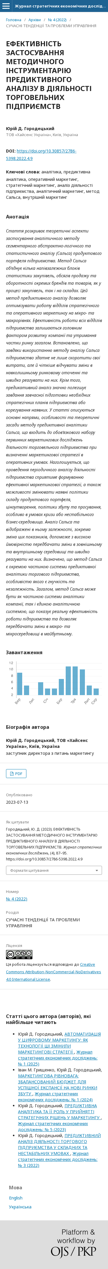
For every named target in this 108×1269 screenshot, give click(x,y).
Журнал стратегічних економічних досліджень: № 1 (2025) (58, 1058)
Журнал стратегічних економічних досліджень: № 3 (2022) (58, 1159)
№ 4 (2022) (57, 19)
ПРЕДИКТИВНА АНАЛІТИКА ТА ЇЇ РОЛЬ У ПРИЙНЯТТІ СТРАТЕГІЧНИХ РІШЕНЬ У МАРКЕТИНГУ (59, 1111)
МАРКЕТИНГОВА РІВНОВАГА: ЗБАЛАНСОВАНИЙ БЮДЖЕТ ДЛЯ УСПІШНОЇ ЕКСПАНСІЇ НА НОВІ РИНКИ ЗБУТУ (57, 1084)
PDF (18, 773)
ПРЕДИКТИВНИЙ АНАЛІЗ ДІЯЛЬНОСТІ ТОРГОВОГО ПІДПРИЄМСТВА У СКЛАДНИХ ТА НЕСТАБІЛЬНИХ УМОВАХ (59, 1144)
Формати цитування (29, 870)
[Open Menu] (6, 6)
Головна (13, 19)
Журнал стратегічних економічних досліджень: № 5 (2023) (53, 1126)
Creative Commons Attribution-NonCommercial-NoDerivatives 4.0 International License (53, 972)
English (15, 1198)
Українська (20, 1207)
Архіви (34, 19)
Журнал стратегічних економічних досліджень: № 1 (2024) (55, 1096)
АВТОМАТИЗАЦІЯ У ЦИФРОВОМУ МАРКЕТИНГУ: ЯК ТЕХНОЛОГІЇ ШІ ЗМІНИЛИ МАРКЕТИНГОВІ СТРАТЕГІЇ (59, 1043)
